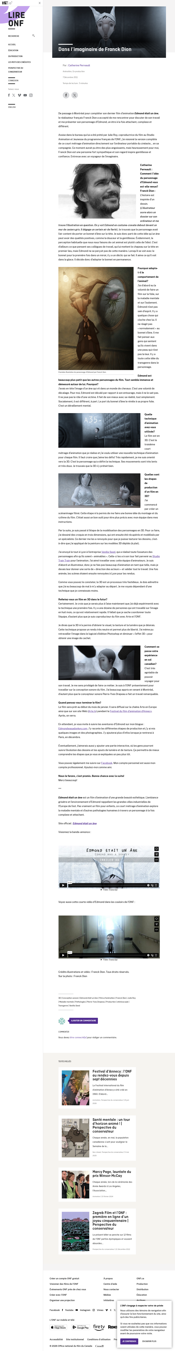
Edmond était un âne (85, 823)
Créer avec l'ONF (58, 1295)
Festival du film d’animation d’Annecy (131, 711)
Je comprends (129, 1341)
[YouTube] (25, 95)
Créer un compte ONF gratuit (64, 1278)
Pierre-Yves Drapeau (96, 1002)
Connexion (13, 81)
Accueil (12, 45)
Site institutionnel (75, 1339)
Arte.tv (92, 711)
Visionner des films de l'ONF (64, 1284)
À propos (108, 1278)
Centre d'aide (110, 1284)
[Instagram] (31, 95)
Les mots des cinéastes (19, 62)
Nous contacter (111, 1289)
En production (15, 56)
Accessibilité (56, 1339)
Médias (107, 1295)
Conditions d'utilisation (98, 1339)
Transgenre (63, 1005)
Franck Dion (121, 998)
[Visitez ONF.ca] (18, 2)
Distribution (142, 1289)
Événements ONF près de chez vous (68, 1289)
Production (111, 1002)
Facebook (106, 763)
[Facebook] (9, 95)
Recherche (13, 36)
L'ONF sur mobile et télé (62, 1320)
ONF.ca (140, 1278)
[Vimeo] (19, 95)
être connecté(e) (78, 1037)
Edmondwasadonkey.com (72, 728)
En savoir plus (149, 1341)
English (12, 107)
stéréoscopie (122, 1002)
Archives (141, 1300)
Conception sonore (70, 998)
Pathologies (80, 1002)
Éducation (13, 50)
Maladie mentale (66, 1002)
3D (59, 998)
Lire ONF (16, 19)
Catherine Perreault (79, 65)
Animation (67, 71)
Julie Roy (132, 998)
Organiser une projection (62, 1300)
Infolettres (108, 1300)
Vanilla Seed (108, 552)
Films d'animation (107, 998)
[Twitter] (13, 95)
